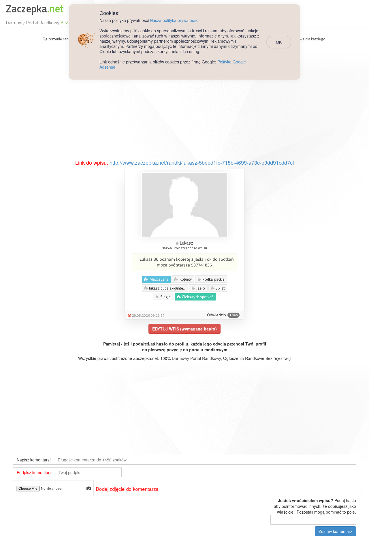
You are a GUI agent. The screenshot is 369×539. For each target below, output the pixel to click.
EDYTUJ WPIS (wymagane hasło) (184, 329)
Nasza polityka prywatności (174, 20)
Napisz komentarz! (34, 460)
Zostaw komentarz (335, 531)
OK (279, 42)
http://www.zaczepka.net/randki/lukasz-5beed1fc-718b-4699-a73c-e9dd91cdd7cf (202, 162)
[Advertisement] (184, 115)
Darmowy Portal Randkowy (196, 358)
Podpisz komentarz (34, 472)
